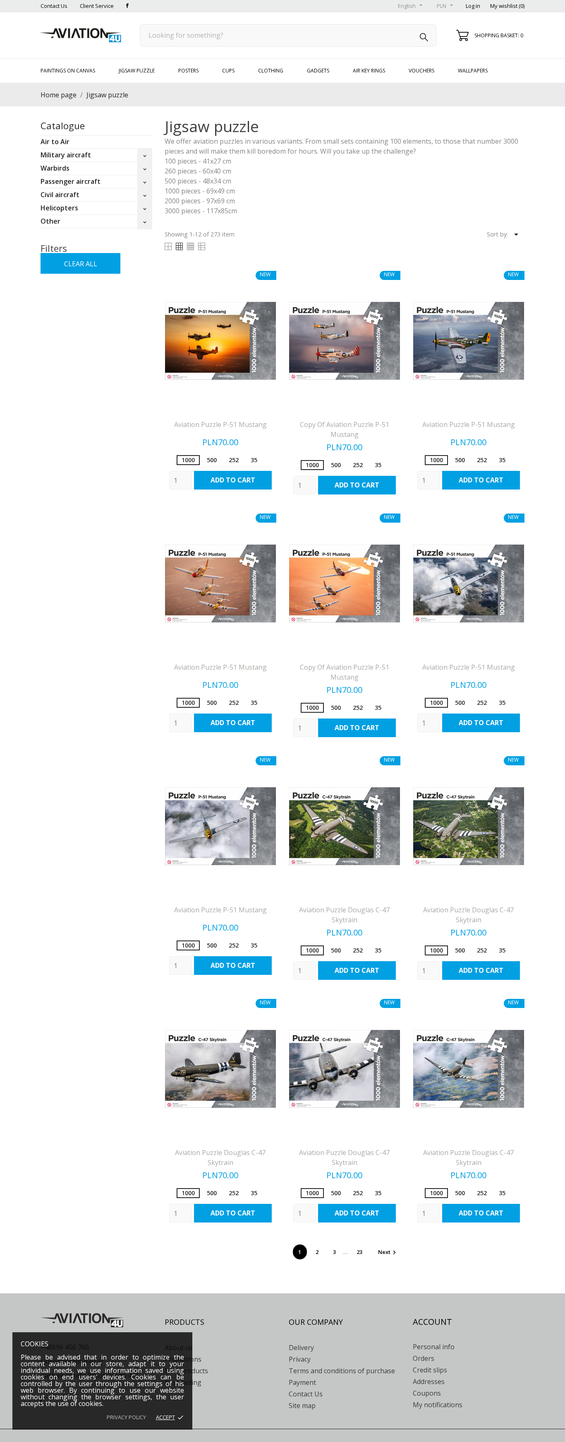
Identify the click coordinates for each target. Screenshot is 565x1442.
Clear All (80, 263)
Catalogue (63, 125)
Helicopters (59, 207)
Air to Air (55, 141)
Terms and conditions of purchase (342, 1370)
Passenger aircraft (71, 181)
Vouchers (421, 70)
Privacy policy (126, 1417)
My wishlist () (507, 6)
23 (360, 1252)
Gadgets (318, 70)
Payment (302, 1382)
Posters (188, 70)
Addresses (429, 1381)
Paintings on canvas (68, 70)
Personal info (434, 1346)
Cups (228, 70)
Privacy (300, 1359)
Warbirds (55, 168)
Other (50, 221)
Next (388, 1252)
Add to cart (233, 480)
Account (432, 1321)
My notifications (437, 1404)
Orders (423, 1358)
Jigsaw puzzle (137, 70)
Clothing (270, 70)
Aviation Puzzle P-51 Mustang (220, 424)
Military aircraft (66, 154)
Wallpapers (473, 70)
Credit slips (430, 1369)
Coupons (427, 1393)
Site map (302, 1405)
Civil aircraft (60, 194)
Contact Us (54, 6)
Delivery (301, 1347)
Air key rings (369, 70)
